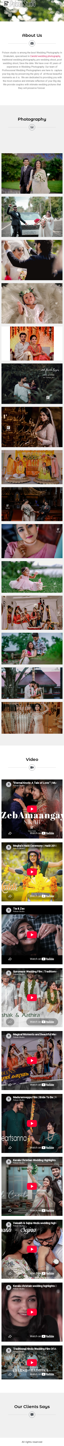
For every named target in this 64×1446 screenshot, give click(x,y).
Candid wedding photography (45, 56)
